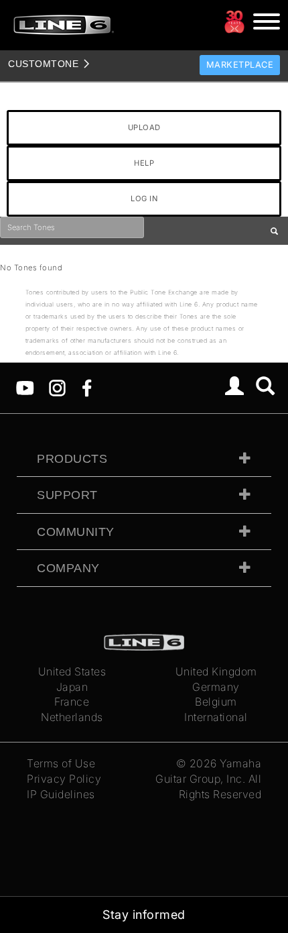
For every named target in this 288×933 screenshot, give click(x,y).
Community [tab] (76, 532)
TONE (43, 63)
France (71, 701)
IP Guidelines (61, 794)
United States (72, 671)
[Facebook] (87, 387)
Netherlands (72, 717)
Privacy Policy (64, 778)
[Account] (235, 387)
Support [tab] (67, 495)
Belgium (216, 701)
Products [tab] (72, 458)
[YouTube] (25, 387)
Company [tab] (68, 568)
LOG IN (144, 198)
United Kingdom (216, 671)
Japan (72, 687)
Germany (216, 687)
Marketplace (240, 65)
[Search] (266, 387)
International (216, 717)
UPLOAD (144, 127)
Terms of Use (61, 763)
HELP (144, 163)
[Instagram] (57, 387)
